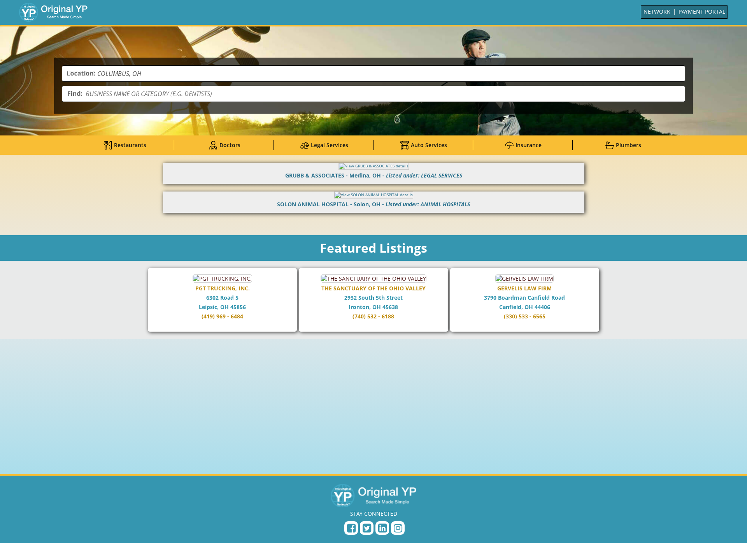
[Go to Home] (53, 12)
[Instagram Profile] (398, 528)
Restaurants (130, 145)
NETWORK (657, 11)
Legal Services (329, 145)
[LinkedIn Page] (382, 528)
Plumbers (628, 145)
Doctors (229, 145)
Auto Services (429, 145)
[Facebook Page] (351, 528)
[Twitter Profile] (367, 528)
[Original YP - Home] (373, 495)
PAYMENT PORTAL (702, 11)
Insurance (529, 145)
